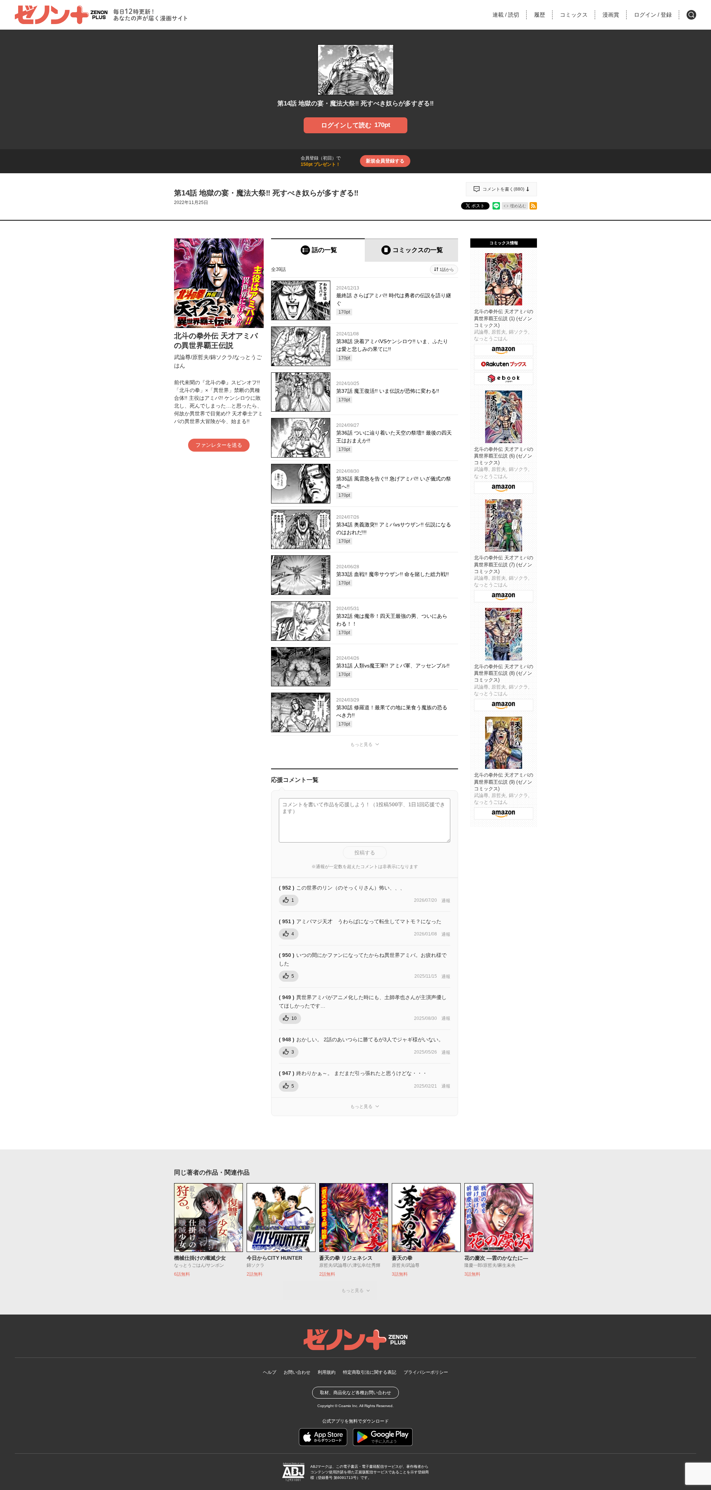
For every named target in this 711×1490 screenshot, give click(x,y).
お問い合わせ (297, 1372)
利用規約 (327, 1372)
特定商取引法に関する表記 (369, 1372)
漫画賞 (610, 14)
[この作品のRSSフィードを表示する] (533, 206)
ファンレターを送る (219, 445)
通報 (445, 900)
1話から (447, 269)
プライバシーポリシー (426, 1372)
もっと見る (361, 744)
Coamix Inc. (348, 1406)
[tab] (318, 250)
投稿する (364, 853)
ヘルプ (269, 1372)
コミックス (574, 14)
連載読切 (506, 14)
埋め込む (518, 206)
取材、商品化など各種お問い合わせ (355, 1392)
